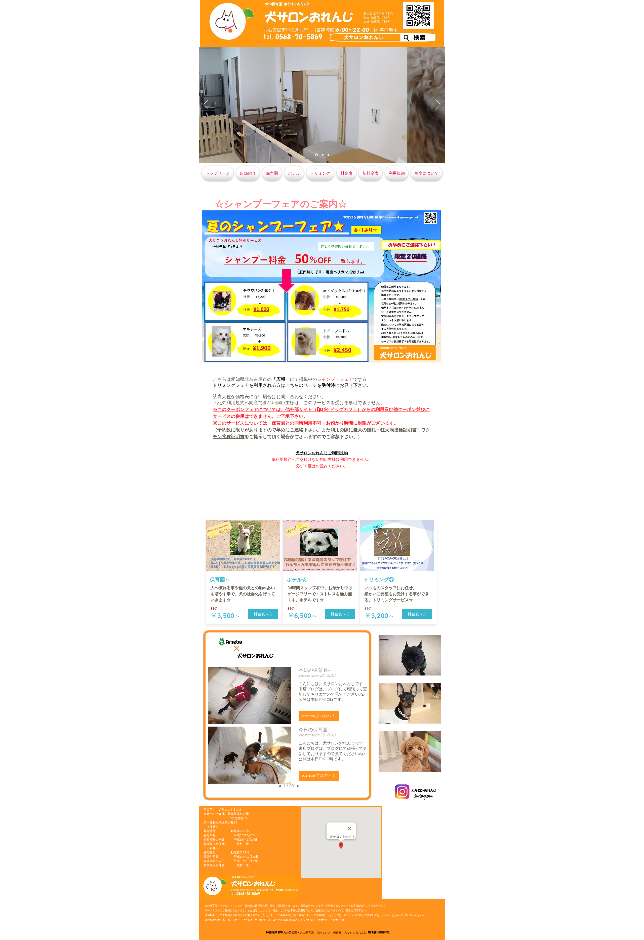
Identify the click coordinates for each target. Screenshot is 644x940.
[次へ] (438, 104)
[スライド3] (328, 155)
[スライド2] (323, 155)
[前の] (206, 104)
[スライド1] (316, 155)
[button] (263, 614)
